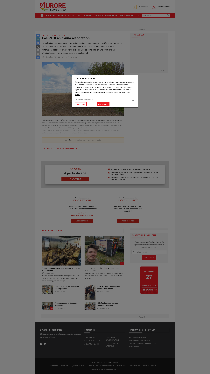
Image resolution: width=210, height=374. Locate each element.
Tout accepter (103, 104)
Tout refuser (80, 104)
